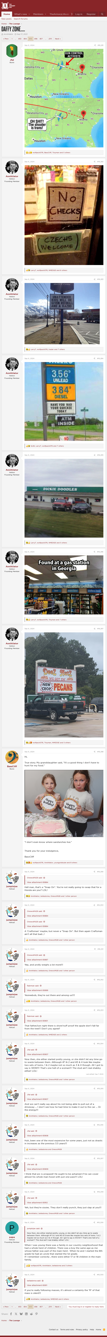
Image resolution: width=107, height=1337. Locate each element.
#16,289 (100, 871)
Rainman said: (33, 986)
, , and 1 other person (54, 896)
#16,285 (100, 455)
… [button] (15, 39)
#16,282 (100, 161)
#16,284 (100, 358)
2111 (50, 39)
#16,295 (100, 1088)
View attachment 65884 (37, 882)
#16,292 (100, 980)
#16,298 (100, 1192)
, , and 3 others (51, 1265)
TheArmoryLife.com (60, 14)
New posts (6, 19)
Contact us (53, 1329)
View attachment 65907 (37, 1054)
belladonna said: (34, 1281)
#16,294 (100, 1043)
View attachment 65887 (37, 960)
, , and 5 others (51, 152)
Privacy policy (82, 1329)
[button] (29, 14)
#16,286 (100, 552)
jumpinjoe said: (33, 1228)
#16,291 (100, 949)
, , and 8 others (55, 862)
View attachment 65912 (37, 1202)
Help (92, 1329)
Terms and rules (67, 1329)
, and (45, 1149)
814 (25, 39)
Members (38, 14)
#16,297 (100, 1158)
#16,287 (100, 628)
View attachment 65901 (37, 1021)
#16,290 (100, 905)
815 (30, 39)
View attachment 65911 (37, 1285)
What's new (20, 14)
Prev (6, 39)
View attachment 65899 (37, 990)
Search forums (21, 19)
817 (41, 39)
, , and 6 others (49, 270)
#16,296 (100, 1125)
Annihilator (8, 34)
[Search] (102, 14)
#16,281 (100, 45)
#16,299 (100, 1222)
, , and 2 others (48, 1034)
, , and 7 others (48, 349)
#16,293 (100, 1010)
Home (6, 14)
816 (35, 39)
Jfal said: (30, 1050)
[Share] (95, 45)
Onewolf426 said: (34, 878)
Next (57, 39)
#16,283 (100, 279)
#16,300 (100, 1274)
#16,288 (100, 752)
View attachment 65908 (37, 1135)
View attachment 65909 (37, 1169)
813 (19, 39)
